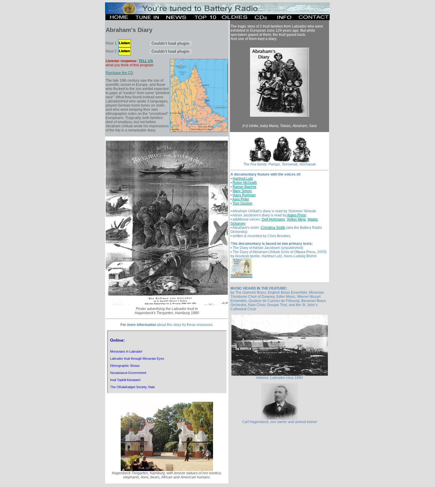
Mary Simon (242, 191)
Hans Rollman (244, 195)
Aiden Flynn (296, 215)
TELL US (145, 61)
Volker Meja (296, 219)
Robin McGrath (245, 183)
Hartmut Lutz (243, 178)
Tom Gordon (242, 203)
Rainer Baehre (244, 187)
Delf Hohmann (273, 219)
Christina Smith (273, 228)
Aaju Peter (240, 199)
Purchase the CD (119, 73)
